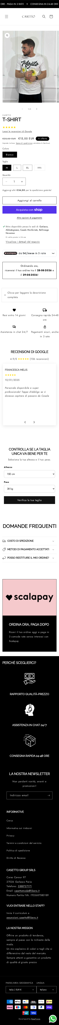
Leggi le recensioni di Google (17, 131)
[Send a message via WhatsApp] (52, 1018)
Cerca (10, 820)
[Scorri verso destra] (36, 109)
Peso (6, 482)
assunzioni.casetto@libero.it (22, 917)
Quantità (6, 175)
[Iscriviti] (48, 795)
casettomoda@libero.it (27, 891)
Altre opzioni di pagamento (29, 217)
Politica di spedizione (18, 850)
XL (27, 167)
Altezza (8, 467)
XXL (41, 167)
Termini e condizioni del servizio (24, 843)
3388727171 (25, 886)
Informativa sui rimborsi (19, 828)
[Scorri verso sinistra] (22, 109)
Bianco (10, 154)
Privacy (10, 835)
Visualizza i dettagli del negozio (23, 241)
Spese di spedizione (24, 143)
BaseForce (35, 1019)
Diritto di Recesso (16, 858)
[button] (6, 16)
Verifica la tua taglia (29, 500)
